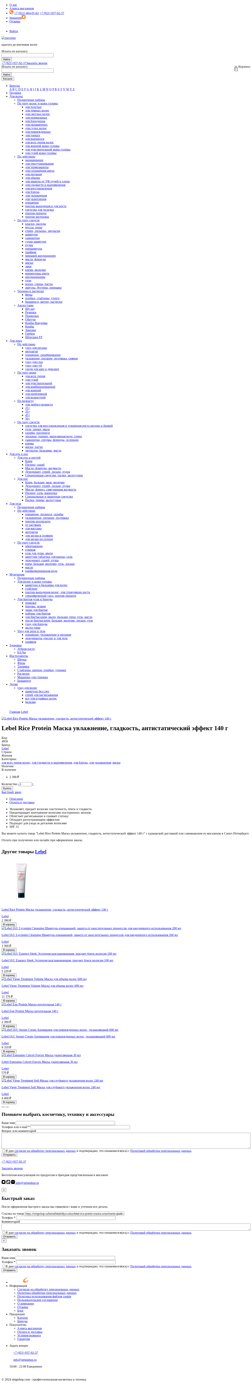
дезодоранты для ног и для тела (46, 638)
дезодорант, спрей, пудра (42, 560)
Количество (9, 784)
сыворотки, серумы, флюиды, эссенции (52, 440)
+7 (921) (14, 63)
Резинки (30, 312)
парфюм (30, 252)
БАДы (21, 652)
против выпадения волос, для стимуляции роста (57, 592)
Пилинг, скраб (34, 464)
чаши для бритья (36, 610)
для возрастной (35, 397)
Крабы (29, 326)
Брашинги (24, 680)
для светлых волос (37, 114)
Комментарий (11, 1221)
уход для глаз (34, 362)
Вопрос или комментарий (19, 1131)
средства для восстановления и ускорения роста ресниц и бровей (69, 425)
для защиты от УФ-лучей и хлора (47, 181)
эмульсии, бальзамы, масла (43, 450)
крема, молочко (35, 270)
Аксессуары (25, 305)
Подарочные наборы (31, 100)
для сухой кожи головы (41, 153)
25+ (27, 408)
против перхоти (35, 213)
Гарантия (23, 1339)
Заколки (30, 330)
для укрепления (35, 199)
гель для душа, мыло (39, 553)
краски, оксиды (35, 223)
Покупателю (17, 1324)
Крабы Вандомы (36, 323)
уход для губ (33, 365)
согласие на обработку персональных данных (45, 1150)
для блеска (32, 192)
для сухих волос (36, 128)
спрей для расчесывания (41, 695)
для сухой (31, 379)
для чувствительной (38, 383)
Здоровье (15, 645)
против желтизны (37, 216)
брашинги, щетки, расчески (43, 301)
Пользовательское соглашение (37, 1300)
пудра (29, 245)
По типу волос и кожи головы (37, 103)
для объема (32, 177)
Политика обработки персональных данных (47, 1293)
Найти (6, 59)
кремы (29, 443)
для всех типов (35, 376)
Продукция (17, 1314)
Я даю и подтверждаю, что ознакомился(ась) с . (99, 1150)
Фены (21, 663)
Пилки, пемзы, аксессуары (43, 500)
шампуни (31, 234)
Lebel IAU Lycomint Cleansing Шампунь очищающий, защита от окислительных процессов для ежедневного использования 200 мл (90, 935)
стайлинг (31, 588)
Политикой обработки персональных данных (160, 1150)
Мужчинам (16, 574)
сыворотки (32, 238)
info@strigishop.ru (27, 1183)
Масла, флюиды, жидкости (43, 468)
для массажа (33, 528)
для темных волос (37, 110)
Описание (16, 798)
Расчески (23, 673)
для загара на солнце (39, 539)
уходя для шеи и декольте (42, 369)
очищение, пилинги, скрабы (44, 514)
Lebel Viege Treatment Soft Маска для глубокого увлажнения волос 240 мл (51, 1087)
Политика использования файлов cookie (44, 1296)
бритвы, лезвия (35, 606)
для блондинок (35, 121)
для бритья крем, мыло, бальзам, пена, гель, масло (58, 617)
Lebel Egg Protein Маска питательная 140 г (30, 1011)
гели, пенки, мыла (37, 429)
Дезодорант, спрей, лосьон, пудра (47, 471)
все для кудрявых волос (41, 698)
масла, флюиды (35, 259)
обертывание (34, 546)
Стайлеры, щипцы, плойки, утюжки (41, 670)
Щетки (22, 659)
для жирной (33, 390)
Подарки (15, 92)
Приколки (32, 316)
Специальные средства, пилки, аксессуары (54, 475)
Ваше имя (8, 1123)
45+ (27, 415)
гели (28, 280)
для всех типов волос (39, 142)
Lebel (5, 748)
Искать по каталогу (15, 51)
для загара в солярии (39, 535)
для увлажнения (36, 195)
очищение (32, 202)
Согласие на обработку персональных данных (48, 1289)
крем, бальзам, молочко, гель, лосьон (50, 564)
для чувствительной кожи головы (47, 149)
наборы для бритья (37, 613)
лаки (28, 266)
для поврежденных (38, 131)
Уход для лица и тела (31, 631)
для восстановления (38, 188)
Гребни (30, 333)
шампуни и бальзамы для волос (46, 585)
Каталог (8, 78)
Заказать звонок (36, 63)
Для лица (15, 340)
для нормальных (36, 117)
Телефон (8, 1217)
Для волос (16, 96)
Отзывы (14, 21)
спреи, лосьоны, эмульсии (42, 231)
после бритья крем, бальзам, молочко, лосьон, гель (59, 620)
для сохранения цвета (39, 170)
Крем (28, 461)
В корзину (9, 924)
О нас (13, 4)
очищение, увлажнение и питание (48, 634)
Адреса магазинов (21, 8)
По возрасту (25, 401)
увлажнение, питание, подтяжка (47, 517)
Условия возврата (29, 1335)
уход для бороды (36, 624)
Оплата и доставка (21, 802)
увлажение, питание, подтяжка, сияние (51, 358)
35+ (27, 411)
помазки (30, 602)
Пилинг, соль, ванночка (41, 493)
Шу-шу (30, 308)
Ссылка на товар (13, 1213)
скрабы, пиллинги (37, 432)
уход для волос (27, 687)
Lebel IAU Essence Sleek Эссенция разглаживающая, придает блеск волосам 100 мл (57, 960)
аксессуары (32, 627)
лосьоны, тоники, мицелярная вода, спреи (53, 436)
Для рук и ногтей (29, 457)
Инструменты (18, 656)
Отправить (9, 1154)
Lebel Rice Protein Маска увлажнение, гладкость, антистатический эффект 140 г (55, 909)
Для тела (15, 503)
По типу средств (28, 220)
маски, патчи (34, 447)
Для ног (22, 479)
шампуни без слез (37, 691)
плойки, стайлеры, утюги (42, 298)
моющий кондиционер (40, 255)
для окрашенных (36, 124)
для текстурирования (39, 163)
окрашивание (34, 160)
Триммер (23, 666)
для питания (33, 174)
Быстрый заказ (11, 792)
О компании (25, 1303)
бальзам (30, 702)
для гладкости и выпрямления (45, 185)
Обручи (30, 319)
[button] (3, 1107)
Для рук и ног (18, 454)
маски (29, 262)
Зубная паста (26, 649)
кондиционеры (35, 277)
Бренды (14, 85)
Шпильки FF (34, 337)
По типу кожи (26, 372)
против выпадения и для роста (45, 206)
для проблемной (36, 394)
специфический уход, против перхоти (50, 595)
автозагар (31, 351)
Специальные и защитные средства (49, 496)
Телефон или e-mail (16, 1127)
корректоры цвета (37, 273)
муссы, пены (33, 227)
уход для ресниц (36, 347)
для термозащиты (37, 167)
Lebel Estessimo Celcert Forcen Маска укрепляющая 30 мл (40, 1062)
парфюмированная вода (41, 571)
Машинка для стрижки (32, 677)
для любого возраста (39, 404)
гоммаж (30, 549)
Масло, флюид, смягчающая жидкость (50, 489)
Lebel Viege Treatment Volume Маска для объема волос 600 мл (42, 985)
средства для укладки (39, 209)
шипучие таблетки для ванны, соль (48, 556)
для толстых (33, 107)
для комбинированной (40, 386)
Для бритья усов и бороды (35, 599)
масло (29, 567)
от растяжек (33, 525)
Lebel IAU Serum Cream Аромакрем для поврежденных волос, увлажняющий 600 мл (58, 1036)
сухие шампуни (35, 241)
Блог (20, 1310)
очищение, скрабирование (43, 355)
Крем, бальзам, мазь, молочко (45, 482)
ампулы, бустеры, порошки (43, 287)
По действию (26, 156)
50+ (27, 418)
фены (28, 294)
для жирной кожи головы (42, 146)
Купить (7, 788)
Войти (13, 31)
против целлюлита (37, 521)
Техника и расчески (30, 291)
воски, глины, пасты (39, 284)
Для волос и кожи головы (34, 581)
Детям (13, 684)
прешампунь (33, 248)
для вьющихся (34, 138)
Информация (18, 1285)
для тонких (32, 135)
